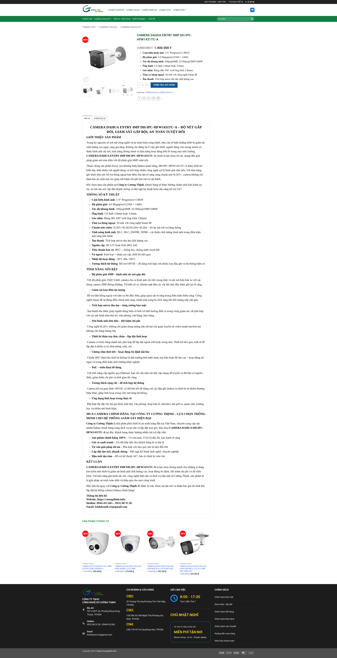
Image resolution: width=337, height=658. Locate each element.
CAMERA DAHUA (108, 27)
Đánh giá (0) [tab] (99, 118)
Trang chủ (87, 19)
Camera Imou (179, 10)
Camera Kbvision (149, 10)
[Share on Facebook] (139, 98)
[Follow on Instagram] (248, 2)
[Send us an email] (253, 2)
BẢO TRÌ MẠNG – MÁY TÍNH (215, 2)
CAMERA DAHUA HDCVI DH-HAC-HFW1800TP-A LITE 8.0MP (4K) (160, 567)
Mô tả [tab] (87, 118)
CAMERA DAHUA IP (130, 27)
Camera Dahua (133, 10)
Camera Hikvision (116, 10)
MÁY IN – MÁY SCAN (122, 19)
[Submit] (252, 19)
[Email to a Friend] (149, 98)
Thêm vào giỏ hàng (164, 85)
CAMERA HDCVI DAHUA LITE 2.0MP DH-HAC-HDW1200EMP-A (97, 567)
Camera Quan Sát (102, 19)
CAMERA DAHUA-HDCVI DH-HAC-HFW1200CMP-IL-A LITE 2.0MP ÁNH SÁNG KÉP (193, 568)
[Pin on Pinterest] (153, 98)
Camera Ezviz (165, 10)
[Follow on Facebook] (246, 2)
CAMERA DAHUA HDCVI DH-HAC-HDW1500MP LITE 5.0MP (128, 567)
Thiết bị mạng (138, 19)
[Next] (128, 57)
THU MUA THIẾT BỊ (236, 2)
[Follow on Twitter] (251, 2)
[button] (252, 10)
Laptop (151, 19)
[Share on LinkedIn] (158, 98)
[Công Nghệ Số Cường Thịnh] (93, 10)
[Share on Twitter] (144, 98)
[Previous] (86, 57)
